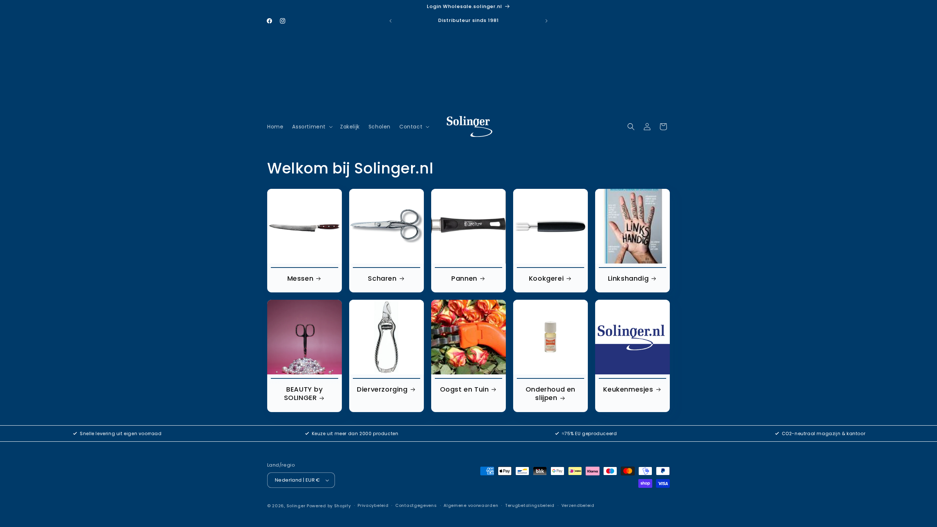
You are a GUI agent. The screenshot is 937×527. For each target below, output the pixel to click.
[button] (312, 126)
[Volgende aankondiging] (546, 21)
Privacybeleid (373, 505)
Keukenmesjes (628, 389)
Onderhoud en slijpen (550, 393)
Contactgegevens (416, 505)
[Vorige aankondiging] (390, 21)
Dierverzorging (382, 389)
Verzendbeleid (577, 505)
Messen (300, 278)
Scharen (382, 278)
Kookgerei (546, 278)
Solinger (296, 506)
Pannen (464, 278)
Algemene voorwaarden (471, 505)
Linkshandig (628, 278)
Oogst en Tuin (464, 389)
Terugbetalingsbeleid (530, 505)
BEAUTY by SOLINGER (303, 393)
